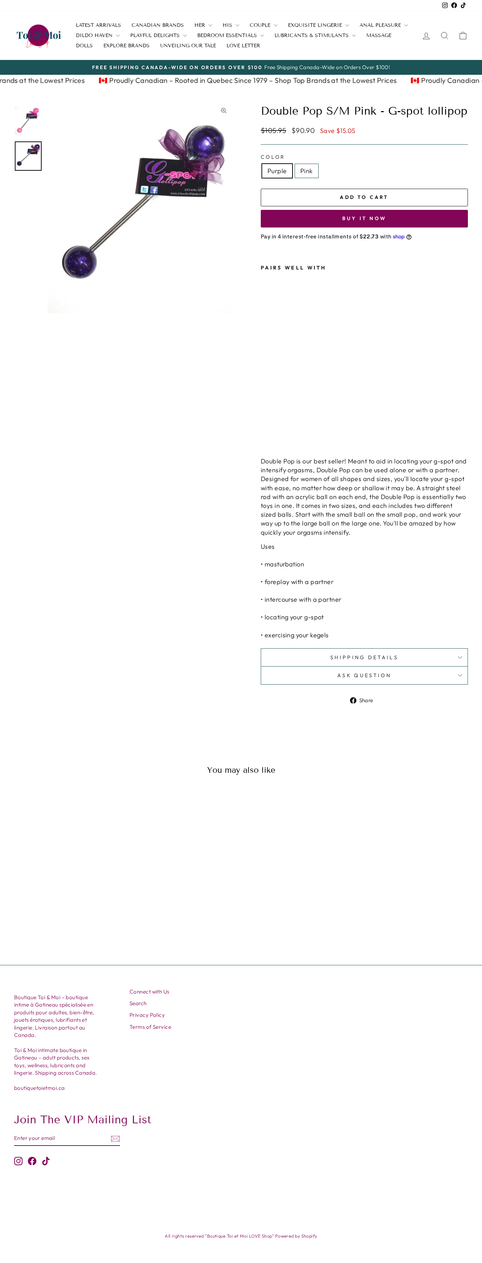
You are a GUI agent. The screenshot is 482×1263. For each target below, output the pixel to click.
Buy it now (364, 218)
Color (273, 157)
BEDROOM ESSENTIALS (228, 35)
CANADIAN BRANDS (158, 25)
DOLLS (84, 46)
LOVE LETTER (243, 46)
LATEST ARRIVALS (98, 25)
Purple (277, 171)
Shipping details (364, 657)
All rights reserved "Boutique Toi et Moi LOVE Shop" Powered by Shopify (241, 1236)
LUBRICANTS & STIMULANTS (312, 35)
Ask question (364, 675)
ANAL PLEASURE (381, 25)
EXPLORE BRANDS (126, 46)
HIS (228, 25)
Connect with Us (149, 991)
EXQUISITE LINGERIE (316, 25)
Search (138, 1003)
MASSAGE (378, 35)
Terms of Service (150, 1027)
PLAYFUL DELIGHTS (155, 35)
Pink (306, 171)
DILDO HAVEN (95, 35)
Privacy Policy (147, 1015)
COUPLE (261, 25)
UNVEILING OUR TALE (188, 46)
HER (200, 25)
